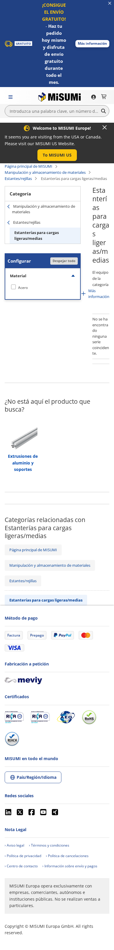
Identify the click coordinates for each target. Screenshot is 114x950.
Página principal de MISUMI (28, 166)
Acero (23, 287)
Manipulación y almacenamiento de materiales (45, 172)
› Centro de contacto (21, 866)
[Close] (104, 127)
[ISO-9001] (14, 717)
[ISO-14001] (40, 717)
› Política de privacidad (23, 855)
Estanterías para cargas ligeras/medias (36, 235)
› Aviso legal (14, 845)
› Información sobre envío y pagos (69, 866)
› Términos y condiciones (49, 845)
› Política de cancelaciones (67, 855)
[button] (92, 43)
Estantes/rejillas (18, 178)
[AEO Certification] (66, 717)
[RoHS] (89, 717)
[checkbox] (43, 287)
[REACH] (12, 738)
